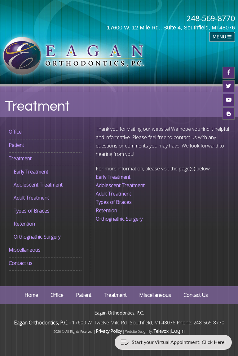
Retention (24, 223)
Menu (220, 37)
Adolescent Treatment (38, 184)
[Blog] (229, 114)
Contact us (21, 263)
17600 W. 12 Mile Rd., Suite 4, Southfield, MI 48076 (171, 27)
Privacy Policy (109, 331)
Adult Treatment (31, 197)
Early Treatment (31, 171)
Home (31, 295)
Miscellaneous (25, 249)
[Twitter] (229, 86)
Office (15, 131)
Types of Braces (32, 210)
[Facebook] (229, 73)
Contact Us (195, 295)
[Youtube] (229, 100)
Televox (161, 331)
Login (178, 331)
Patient (16, 145)
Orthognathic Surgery (37, 236)
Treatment (20, 158)
